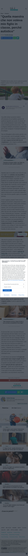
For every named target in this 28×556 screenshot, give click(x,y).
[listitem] (14, 284)
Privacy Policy (21, 294)
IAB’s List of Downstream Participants (15, 280)
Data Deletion (6, 294)
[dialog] (14, 278)
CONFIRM (7, 290)
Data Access (14, 294)
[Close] (25, 261)
